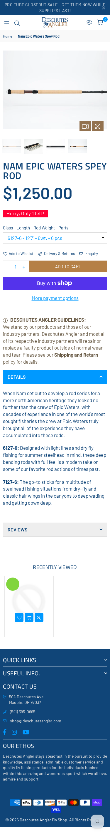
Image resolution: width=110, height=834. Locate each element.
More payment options (55, 298)
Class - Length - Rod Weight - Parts (35, 227)
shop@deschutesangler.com (35, 720)
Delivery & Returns (59, 253)
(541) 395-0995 (22, 711)
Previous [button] (7, 92)
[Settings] (89, 22)
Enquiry (91, 253)
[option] (55, 90)
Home (7, 36)
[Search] (17, 22)
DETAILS (17, 377)
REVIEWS (17, 529)
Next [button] (102, 92)
